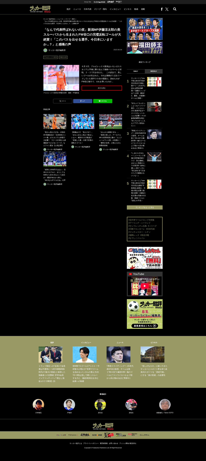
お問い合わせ (113, 443)
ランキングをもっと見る (145, 207)
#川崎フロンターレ (137, 229)
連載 (143, 9)
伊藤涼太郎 (63, 57)
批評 (68, 9)
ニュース (77, 9)
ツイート (64, 101)
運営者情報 (104, 443)
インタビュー (115, 9)
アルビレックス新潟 (50, 57)
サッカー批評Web (49, 19)
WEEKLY (153, 71)
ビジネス (127, 9)
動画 (136, 9)
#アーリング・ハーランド (140, 223)
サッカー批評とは (76, 443)
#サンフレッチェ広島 (138, 226)
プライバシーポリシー (91, 443)
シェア (83, 101)
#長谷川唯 (144, 235)
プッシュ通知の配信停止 (127, 443)
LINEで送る (104, 101)
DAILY (136, 71)
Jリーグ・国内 (100, 9)
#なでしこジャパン (137, 238)
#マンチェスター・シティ (140, 232)
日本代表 (87, 9)
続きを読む (102, 88)
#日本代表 (150, 229)
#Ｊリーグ (152, 226)
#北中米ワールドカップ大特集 (141, 220)
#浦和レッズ (134, 235)
